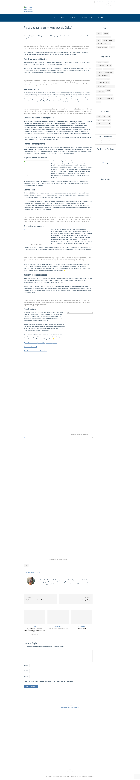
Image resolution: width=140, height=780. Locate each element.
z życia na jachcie (108, 69)
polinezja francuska (103, 75)
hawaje (107, 79)
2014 (104, 127)
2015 (99, 127)
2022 (109, 116)
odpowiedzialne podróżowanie (102, 86)
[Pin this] (91, 572)
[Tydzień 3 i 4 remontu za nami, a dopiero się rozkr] (35, 738)
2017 (104, 123)
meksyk (106, 62)
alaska (99, 69)
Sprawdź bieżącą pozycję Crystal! (33, 343)
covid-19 (100, 79)
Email (26, 671)
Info (62, 17)
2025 (99, 116)
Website (26, 676)
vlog (99, 101)
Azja (99, 40)
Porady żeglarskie (102, 47)
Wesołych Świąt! (82, 629)
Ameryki (34, 626)
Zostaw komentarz (30, 572)
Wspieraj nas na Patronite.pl (105, 2)
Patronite (109, 95)
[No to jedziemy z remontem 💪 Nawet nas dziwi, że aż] (81, 737)
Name (26, 665)
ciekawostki (101, 91)
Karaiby (60, 626)
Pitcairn (100, 72)
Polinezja (107, 43)
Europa (105, 40)
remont (100, 62)
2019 (109, 120)
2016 (109, 123)
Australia (107, 37)
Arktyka (100, 37)
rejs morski (101, 98)
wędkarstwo (101, 65)
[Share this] (85, 572)
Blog (55, 17)
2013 (109, 127)
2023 (104, 116)
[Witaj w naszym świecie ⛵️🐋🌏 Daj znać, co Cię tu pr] (105, 719)
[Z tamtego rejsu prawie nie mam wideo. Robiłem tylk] (11, 732)
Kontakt (101, 17)
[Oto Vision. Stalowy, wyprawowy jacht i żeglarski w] (128, 738)
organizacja (101, 95)
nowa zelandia (108, 72)
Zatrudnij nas (87, 17)
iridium (109, 65)
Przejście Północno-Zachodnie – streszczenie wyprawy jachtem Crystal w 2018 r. (34, 630)
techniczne (109, 98)
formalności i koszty (103, 82)
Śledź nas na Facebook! (30, 347)
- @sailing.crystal (53, 9)
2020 (104, 120)
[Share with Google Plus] (89, 572)
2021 (99, 120)
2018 (26, 565)
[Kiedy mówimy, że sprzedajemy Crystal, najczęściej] (58, 735)
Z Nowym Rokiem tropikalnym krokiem (58, 629)
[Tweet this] (87, 572)
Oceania (100, 43)
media (108, 90)
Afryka (99, 33)
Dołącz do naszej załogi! (50, 343)
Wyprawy (73, 17)
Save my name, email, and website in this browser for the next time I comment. (49, 681)
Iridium (111, 47)
